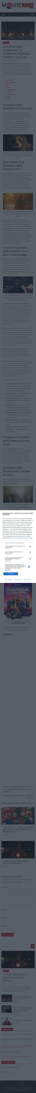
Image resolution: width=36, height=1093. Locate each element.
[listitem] (18, 543)
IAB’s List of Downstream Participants (20, 538)
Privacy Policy (27, 579)
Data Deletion (8, 579)
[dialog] (18, 546)
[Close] (32, 513)
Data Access (18, 579)
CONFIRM (11, 573)
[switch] (29, 546)
